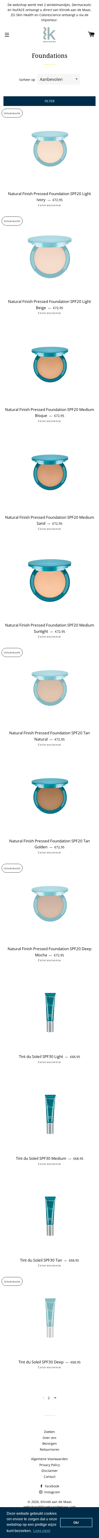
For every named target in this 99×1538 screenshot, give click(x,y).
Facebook (51, 1486)
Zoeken (49, 1432)
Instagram (51, 1492)
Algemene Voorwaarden (49, 1459)
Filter (50, 101)
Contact (49, 1476)
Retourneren (49, 1449)
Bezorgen (49, 1443)
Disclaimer (49, 1470)
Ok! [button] (76, 1522)
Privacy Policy (49, 1465)
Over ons (49, 1437)
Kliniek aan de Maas (56, 1502)
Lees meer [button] (41, 1531)
